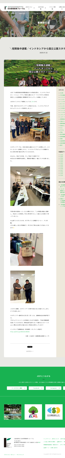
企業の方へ (60, 441)
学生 (61, 132)
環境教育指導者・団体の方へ (51, 444)
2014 (61, 175)
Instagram (53, 388)
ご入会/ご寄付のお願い (50, 441)
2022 (61, 161)
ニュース (62, 110)
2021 (61, 163)
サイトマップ (20, 454)
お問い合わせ (54, 447)
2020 (61, 165)
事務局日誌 (13, 13)
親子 (61, 145)
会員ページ (46, 447)
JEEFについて (55, 439)
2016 (61, 172)
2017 (61, 170)
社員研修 (62, 141)
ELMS (61, 93)
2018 (61, 168)
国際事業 (62, 123)
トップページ (6, 13)
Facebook (36, 388)
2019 (61, 167)
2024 (61, 158)
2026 (61, 155)
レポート (62, 117)
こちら (33, 101)
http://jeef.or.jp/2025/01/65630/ (20, 331)
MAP (39, 442)
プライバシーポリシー (10, 454)
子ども (62, 130)
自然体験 (62, 143)
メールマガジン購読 (17, 388)
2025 (61, 156)
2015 (61, 173)
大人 (61, 128)
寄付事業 (62, 134)
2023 (61, 160)
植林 (61, 138)
